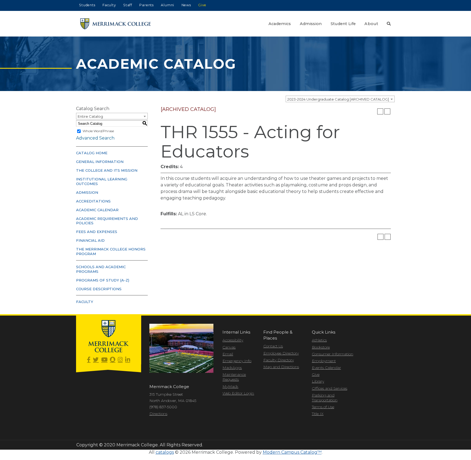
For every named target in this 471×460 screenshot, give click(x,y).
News (186, 5)
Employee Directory (281, 353)
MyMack (230, 386)
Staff (127, 5)
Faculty (109, 5)
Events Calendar (326, 367)
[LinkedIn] (127, 360)
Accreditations (93, 201)
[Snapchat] (112, 360)
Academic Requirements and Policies (107, 220)
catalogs (165, 452)
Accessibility (232, 340)
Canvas (228, 347)
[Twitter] (96, 360)
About (371, 23)
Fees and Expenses (96, 231)
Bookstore (321, 347)
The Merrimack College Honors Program (111, 251)
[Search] (388, 24)
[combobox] (340, 99)
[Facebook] (88, 360)
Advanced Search (95, 138)
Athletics (319, 340)
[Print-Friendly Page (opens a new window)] (380, 111)
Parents (146, 5)
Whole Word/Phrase (98, 131)
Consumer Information (332, 354)
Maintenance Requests (234, 377)
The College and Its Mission (106, 170)
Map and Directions (281, 366)
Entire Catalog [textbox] (90, 116)
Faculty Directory (278, 360)
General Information (99, 161)
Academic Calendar (97, 210)
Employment (324, 360)
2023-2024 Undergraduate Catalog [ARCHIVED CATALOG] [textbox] (338, 99)
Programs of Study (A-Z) (102, 280)
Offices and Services (329, 388)
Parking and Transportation (324, 397)
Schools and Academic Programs (101, 269)
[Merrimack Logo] (115, 24)
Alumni (167, 5)
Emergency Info (236, 360)
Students (87, 5)
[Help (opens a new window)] (387, 111)
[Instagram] (120, 360)
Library (318, 381)
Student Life (343, 23)
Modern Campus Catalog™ (292, 452)
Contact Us (273, 346)
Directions (158, 413)
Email (227, 354)
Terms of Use (323, 406)
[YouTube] (104, 360)
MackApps (232, 367)
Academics (279, 23)
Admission (311, 23)
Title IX (318, 413)
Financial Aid (90, 240)
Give (202, 5)
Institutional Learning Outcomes (101, 181)
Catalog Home (91, 153)
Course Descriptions (99, 289)
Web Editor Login (238, 393)
